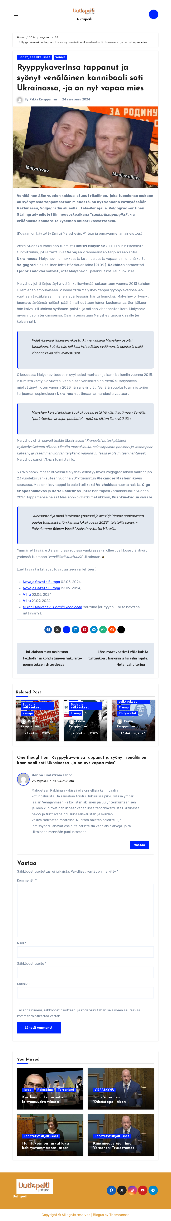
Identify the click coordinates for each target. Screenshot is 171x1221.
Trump (76, 713)
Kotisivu (23, 984)
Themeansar (119, 1215)
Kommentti (27, 880)
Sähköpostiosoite (31, 964)
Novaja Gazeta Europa (41, 582)
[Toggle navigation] (16, 14)
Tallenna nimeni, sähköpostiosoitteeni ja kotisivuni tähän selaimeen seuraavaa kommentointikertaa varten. (78, 1013)
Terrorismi (66, 1090)
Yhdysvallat (128, 713)
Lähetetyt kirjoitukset (41, 1136)
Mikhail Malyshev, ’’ (52, 607)
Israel (28, 1090)
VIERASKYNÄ (104, 1090)
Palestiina (45, 1090)
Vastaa (139, 845)
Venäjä (60, 57)
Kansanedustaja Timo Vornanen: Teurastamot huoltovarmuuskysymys (113, 1148)
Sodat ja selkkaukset (34, 57)
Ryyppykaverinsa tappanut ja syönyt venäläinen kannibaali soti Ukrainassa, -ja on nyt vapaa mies (80, 78)
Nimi (21, 943)
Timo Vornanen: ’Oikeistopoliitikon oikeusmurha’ (109, 1102)
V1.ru (27, 594)
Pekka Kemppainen (43, 99)
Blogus (98, 1215)
